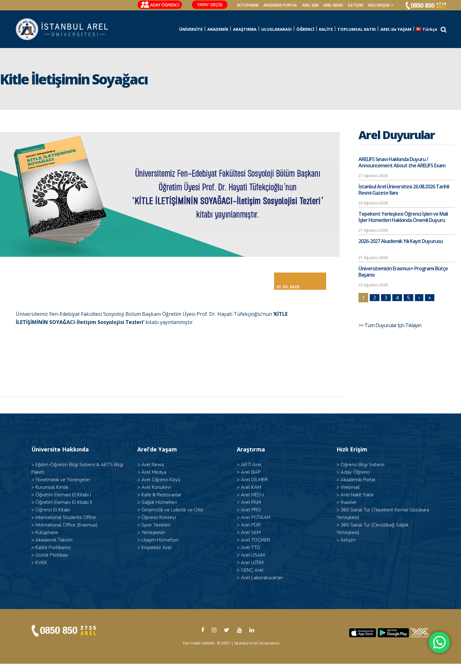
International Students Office (65, 517)
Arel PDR (251, 525)
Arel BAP (251, 472)
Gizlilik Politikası (51, 555)
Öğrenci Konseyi (158, 517)
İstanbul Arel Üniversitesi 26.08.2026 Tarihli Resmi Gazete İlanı (403, 189)
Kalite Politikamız (53, 547)
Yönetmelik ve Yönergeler (62, 480)
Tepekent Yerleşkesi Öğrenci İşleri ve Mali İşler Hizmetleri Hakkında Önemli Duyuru (403, 217)
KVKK (41, 562)
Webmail (350, 487)
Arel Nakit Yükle (357, 495)
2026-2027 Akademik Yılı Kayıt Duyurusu (400, 241)
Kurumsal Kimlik (51, 487)
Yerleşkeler (153, 532)
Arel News (152, 465)
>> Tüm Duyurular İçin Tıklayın (390, 325)
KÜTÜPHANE (248, 5)
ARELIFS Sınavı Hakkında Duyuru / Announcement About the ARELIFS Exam (401, 162)
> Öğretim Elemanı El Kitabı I (61, 495)
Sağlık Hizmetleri (159, 502)
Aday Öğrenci (355, 472)
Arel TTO (250, 547)
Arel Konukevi (156, 487)
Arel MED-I (252, 495)
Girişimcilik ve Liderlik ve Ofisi (172, 510)
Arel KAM (251, 487)
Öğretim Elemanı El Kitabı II (63, 502)
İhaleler (349, 502)
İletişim (355, 5)
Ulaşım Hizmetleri (159, 540)
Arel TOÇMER (255, 540)
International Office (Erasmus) (66, 525)
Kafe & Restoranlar (161, 495)
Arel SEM (310, 5)
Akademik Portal (358, 480)
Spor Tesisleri (155, 525)
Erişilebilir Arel (156, 547)
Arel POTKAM (255, 517)
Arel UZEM (252, 562)
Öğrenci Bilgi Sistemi (362, 465)
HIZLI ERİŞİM (378, 5)
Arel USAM (253, 555)
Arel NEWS (333, 5)
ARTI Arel (251, 465)
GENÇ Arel (252, 570)
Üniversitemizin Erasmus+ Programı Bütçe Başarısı (403, 271)
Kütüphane (46, 532)
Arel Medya (153, 472)
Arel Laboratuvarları (262, 578)
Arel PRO (251, 510)
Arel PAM (251, 502)
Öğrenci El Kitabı (52, 510)
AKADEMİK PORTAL (280, 5)
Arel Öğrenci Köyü (160, 480)
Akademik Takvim (53, 540)
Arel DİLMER (254, 480)
